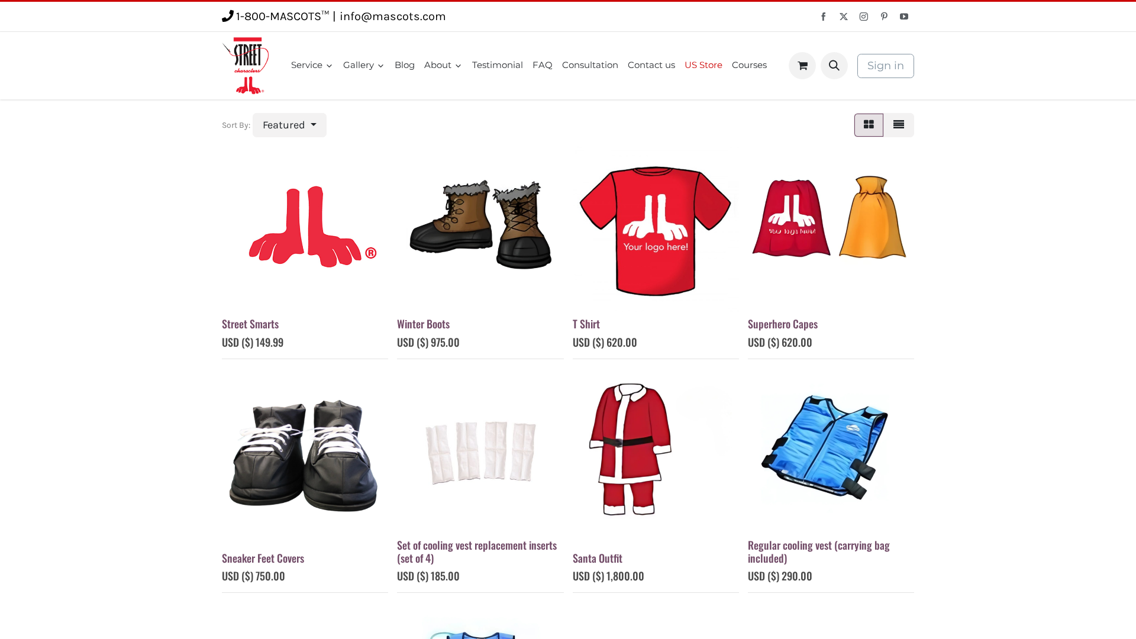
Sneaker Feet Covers (263, 558)
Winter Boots (423, 323)
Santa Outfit (597, 558)
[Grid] (869, 125)
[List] (898, 125)
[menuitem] (312, 65)
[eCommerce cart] (802, 65)
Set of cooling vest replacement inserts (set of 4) (477, 551)
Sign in (885, 65)
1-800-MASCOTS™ (282, 16)
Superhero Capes (783, 323)
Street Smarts (250, 323)
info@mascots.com (393, 16)
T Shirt (586, 323)
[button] (834, 65)
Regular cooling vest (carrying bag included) (819, 551)
